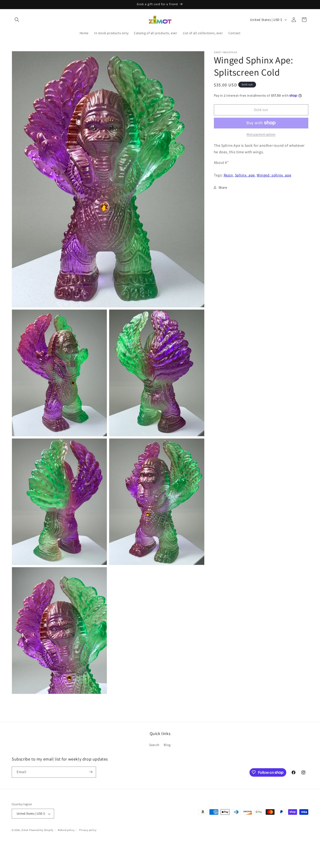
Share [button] (223, 187)
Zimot (25, 830)
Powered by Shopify (41, 830)
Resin (228, 174)
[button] (17, 20)
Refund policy (66, 830)
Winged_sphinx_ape (274, 174)
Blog (167, 745)
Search (154, 745)
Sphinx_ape (245, 174)
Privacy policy (88, 830)
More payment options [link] (261, 134)
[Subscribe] (91, 771)
